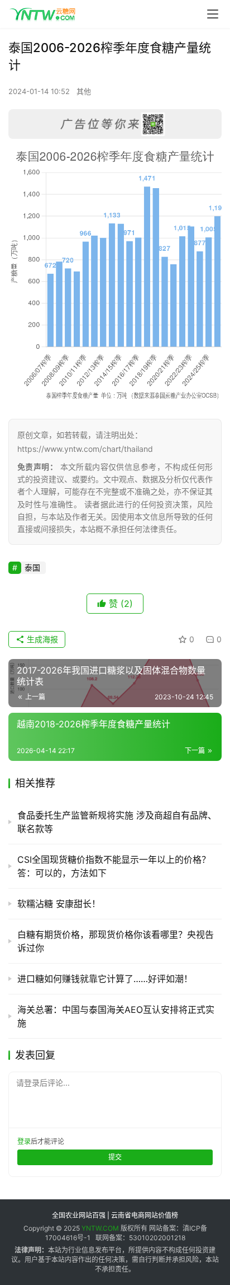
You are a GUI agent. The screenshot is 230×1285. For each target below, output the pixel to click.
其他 (83, 91)
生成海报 (41, 639)
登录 (24, 1141)
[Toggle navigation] (212, 14)
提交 (115, 1157)
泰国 (32, 567)
